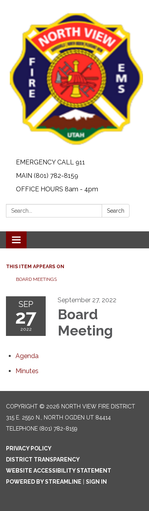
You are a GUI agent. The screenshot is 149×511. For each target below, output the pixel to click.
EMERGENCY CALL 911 (50, 162)
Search (115, 211)
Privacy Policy (29, 448)
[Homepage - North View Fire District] (74, 78)
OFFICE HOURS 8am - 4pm (57, 189)
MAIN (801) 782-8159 (47, 175)
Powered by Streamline (43, 482)
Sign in (96, 482)
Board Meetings (36, 279)
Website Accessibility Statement (58, 470)
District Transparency (43, 459)
